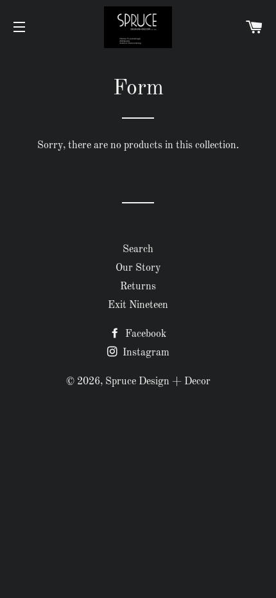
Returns (138, 287)
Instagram (144, 353)
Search (138, 249)
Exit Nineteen (138, 305)
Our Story (138, 268)
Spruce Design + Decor (158, 382)
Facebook (144, 334)
